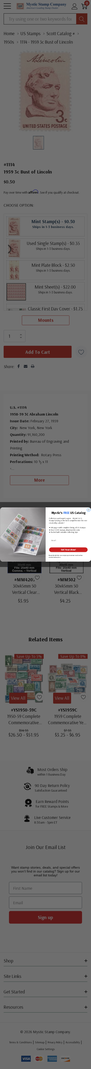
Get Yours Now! (68, 549)
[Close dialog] (88, 510)
